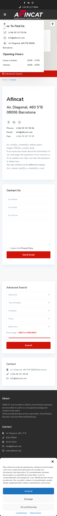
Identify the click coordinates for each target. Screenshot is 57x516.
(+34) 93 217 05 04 (17, 32)
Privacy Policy (35, 513)
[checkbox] (8, 248)
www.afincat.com (13, 450)
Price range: (11, 333)
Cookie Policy (21, 513)
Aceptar (28, 491)
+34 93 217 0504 (30, 7)
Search (28, 345)
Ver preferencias (28, 507)
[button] (52, 461)
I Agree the (21, 248)
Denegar (28, 499)
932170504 (11, 437)
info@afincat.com (16, 37)
